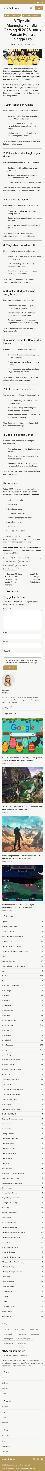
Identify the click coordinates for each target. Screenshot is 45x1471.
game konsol (6, 1000)
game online (6, 1015)
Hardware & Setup (8, 1064)
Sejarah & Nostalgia (8, 1252)
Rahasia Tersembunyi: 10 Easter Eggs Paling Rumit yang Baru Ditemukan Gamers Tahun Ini (22, 759)
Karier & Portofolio (8, 1104)
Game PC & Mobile (20, 558)
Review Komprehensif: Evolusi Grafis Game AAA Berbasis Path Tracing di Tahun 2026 (21, 857)
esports (6, 1329)
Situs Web (6, 651)
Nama (6, 632)
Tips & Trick (6, 1277)
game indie (5, 995)
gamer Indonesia (10, 561)
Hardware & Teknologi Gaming (12, 1069)
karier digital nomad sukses (11, 1109)
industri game (8, 1339)
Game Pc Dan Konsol (9, 1020)
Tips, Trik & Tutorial (8, 1306)
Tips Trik (5, 1301)
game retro (5, 1030)
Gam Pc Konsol (7, 976)
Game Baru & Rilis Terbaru (31, 15)
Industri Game (6, 1084)
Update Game (6, 1316)
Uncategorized (7, 1311)
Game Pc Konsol (7, 1025)
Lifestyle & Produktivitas (10, 1153)
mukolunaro (31, 44)
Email (5, 642)
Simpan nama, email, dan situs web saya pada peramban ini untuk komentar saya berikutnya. (21, 661)
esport (4, 956)
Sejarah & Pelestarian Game (11, 1257)
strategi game (20, 565)
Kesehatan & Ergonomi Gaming (12, 1119)
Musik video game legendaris (12, 1183)
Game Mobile (6, 1005)
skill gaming (9, 565)
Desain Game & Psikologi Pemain (13, 936)
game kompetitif (34, 1329)
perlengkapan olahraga (10, 1203)
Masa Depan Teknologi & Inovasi (13, 1173)
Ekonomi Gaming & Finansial (11, 946)
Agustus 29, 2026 (7, 910)
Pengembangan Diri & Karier (11, 1198)
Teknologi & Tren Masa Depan (12, 1262)
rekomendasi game (24, 1339)
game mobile (8, 1334)
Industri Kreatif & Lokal (9, 1099)
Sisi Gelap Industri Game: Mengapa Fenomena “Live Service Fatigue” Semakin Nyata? (22, 808)
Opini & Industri (7, 1188)
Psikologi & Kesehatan (9, 1227)
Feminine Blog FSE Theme (10, 1468)
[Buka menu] (31, 8)
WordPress (31, 1468)
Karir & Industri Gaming (9, 1114)
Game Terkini (6, 1040)
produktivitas (6, 1217)
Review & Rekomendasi (10, 1247)
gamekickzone (35, 558)
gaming (4, 1050)
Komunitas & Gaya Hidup (10, 1138)
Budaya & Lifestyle (8, 931)
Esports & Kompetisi (8, 961)
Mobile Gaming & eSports (10, 1178)
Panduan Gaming (25, 561)
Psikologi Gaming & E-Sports (11, 1237)
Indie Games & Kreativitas (10, 1079)
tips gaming (22, 1343)
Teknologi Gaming (8, 1267)
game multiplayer (8, 1010)
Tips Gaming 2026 (11, 569)
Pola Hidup (5, 1208)
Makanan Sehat (7, 1168)
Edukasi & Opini (7, 941)
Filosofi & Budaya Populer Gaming (13, 966)
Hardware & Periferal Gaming (11, 1060)
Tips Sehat (5, 1296)
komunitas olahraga (8, 1148)
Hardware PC (6, 1074)
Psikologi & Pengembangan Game (13, 1232)
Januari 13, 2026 (16, 44)
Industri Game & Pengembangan (13, 1089)
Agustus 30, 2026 (7, 763)
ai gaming (5, 921)
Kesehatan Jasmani (8, 1124)
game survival (6, 1035)
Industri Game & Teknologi (11, 1094)
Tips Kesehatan (7, 1291)
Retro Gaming (6, 1242)
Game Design (6, 991)
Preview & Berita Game (9, 1212)
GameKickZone (11, 8)
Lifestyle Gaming (7, 1158)
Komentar (7, 609)
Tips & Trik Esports (8, 1282)
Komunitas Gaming (8, 1143)
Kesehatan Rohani (8, 1129)
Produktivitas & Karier (9, 1222)
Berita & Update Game (12, 15)
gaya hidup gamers (8, 1055)
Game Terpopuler (8, 1045)
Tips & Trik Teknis (8, 1286)
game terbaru (35, 1334)
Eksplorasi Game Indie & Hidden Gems (15, 951)
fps (3, 971)
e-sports (7, 558)
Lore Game (5, 1163)
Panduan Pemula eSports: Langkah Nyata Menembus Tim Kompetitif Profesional (18, 906)
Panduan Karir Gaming (9, 1193)
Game (4, 981)
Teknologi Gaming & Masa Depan (13, 1272)
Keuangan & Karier (8, 1134)
